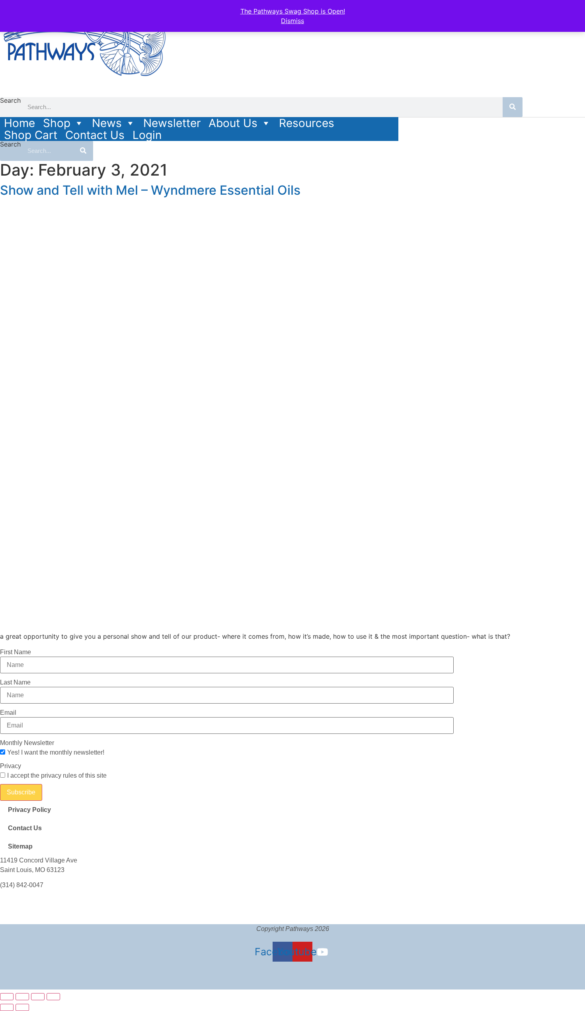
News (107, 123)
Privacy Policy (29, 809)
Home (19, 123)
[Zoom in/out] (7, 996)
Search (10, 100)
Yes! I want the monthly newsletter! (55, 752)
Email (8, 713)
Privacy (10, 766)
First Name (15, 652)
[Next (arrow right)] (22, 1007)
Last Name (15, 682)
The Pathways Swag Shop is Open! (292, 11)
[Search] (513, 107)
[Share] (38, 996)
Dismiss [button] (292, 21)
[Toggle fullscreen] (22, 996)
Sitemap (20, 846)
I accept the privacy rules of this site (57, 775)
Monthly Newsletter (27, 743)
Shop (56, 123)
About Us (233, 123)
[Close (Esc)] (53, 996)
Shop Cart (30, 135)
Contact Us (95, 135)
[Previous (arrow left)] (7, 1007)
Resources (306, 123)
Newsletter (172, 123)
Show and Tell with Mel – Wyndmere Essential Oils (150, 190)
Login (147, 135)
